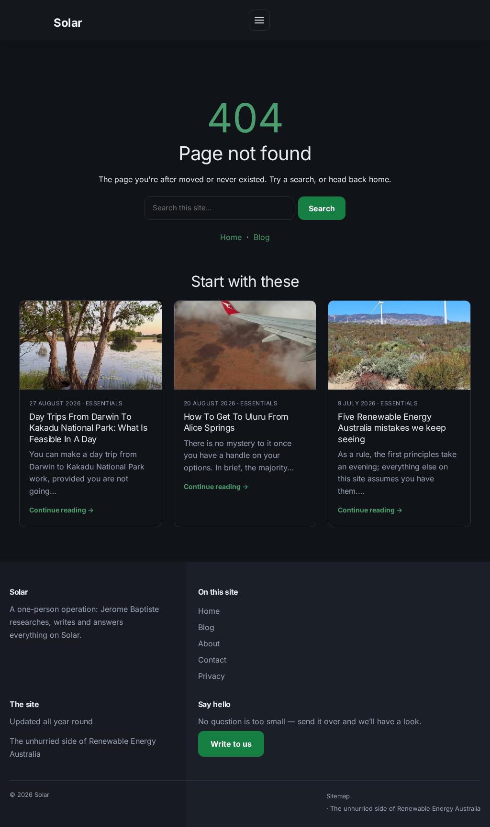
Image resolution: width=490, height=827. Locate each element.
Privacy (211, 676)
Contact (212, 659)
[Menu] (259, 20)
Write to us (231, 744)
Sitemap (338, 796)
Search (322, 208)
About (209, 643)
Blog (262, 237)
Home (231, 237)
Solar (68, 23)
